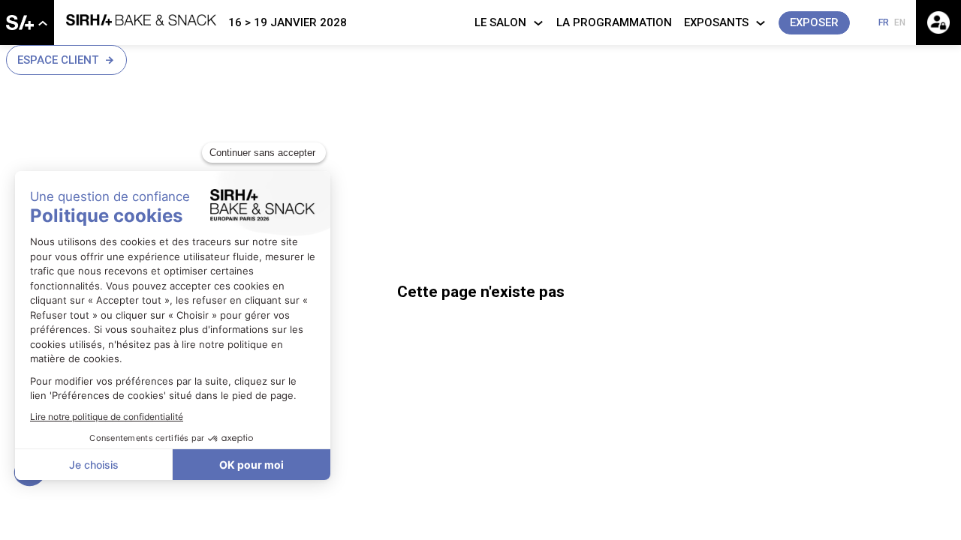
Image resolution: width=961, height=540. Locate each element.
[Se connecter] (938, 22)
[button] (814, 22)
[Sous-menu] (42, 23)
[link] (27, 22)
